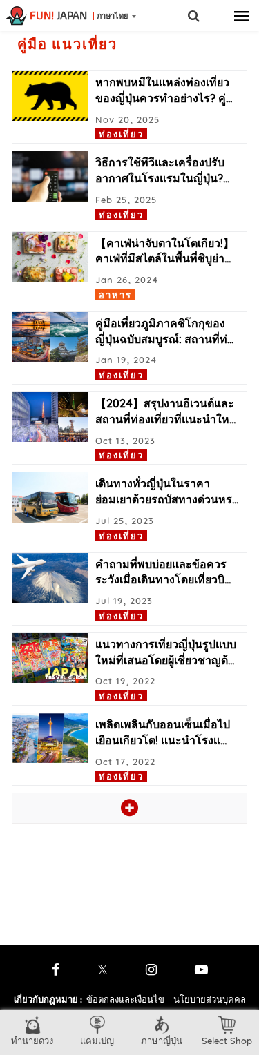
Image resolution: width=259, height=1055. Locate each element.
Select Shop (227, 1040)
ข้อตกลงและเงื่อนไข (125, 999)
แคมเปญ (97, 1040)
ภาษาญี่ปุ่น (161, 1040)
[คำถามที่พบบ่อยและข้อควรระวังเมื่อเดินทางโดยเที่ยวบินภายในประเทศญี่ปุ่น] (50, 578)
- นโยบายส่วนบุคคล (206, 999)
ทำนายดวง (32, 1040)
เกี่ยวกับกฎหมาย (48, 999)
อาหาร (115, 294)
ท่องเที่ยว (121, 133)
